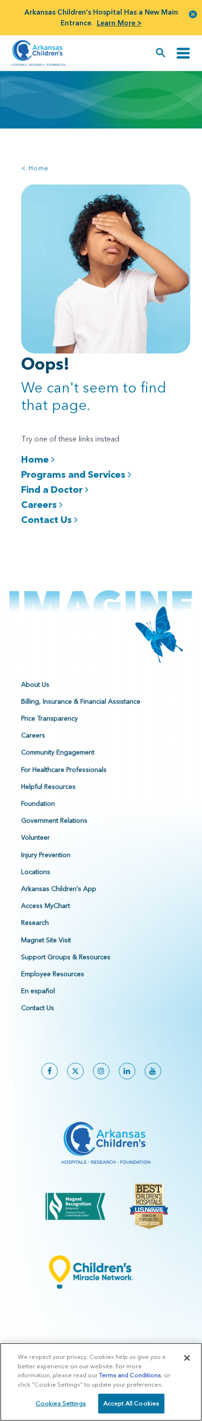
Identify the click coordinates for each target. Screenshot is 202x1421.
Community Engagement (57, 752)
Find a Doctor (53, 489)
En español (38, 991)
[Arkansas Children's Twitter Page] (75, 1071)
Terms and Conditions (130, 1375)
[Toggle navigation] (183, 53)
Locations (35, 871)
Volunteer (35, 837)
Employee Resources (52, 974)
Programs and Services (74, 474)
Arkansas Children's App (58, 888)
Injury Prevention (45, 855)
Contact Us (47, 519)
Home (36, 459)
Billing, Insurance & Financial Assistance (80, 701)
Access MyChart (45, 905)
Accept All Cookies (131, 1403)
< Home (34, 168)
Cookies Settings (61, 1403)
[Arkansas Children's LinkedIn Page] (127, 1071)
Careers (40, 504)
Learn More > (119, 22)
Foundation (38, 803)
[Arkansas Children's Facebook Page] (49, 1071)
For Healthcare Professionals (64, 769)
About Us (35, 684)
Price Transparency (49, 718)
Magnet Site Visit (46, 940)
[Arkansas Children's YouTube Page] (153, 1071)
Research (35, 922)
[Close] (187, 1358)
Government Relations (54, 820)
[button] (193, 13)
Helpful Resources (48, 786)
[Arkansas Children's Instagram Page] (101, 1071)
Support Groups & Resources (65, 957)
